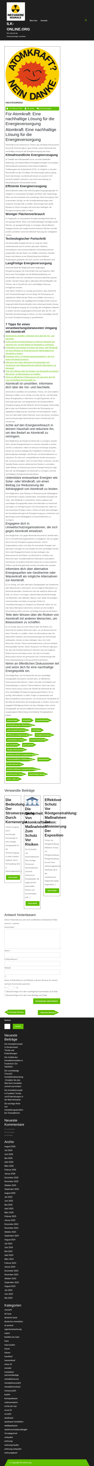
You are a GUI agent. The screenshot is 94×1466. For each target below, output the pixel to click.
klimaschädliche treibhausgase (20, 759)
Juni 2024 (8, 1247)
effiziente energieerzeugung (18, 735)
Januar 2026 (9, 1174)
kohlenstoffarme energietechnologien (23, 769)
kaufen (7, 1394)
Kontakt (44, 21)
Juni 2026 (8, 1154)
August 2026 (9, 1146)
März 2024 (9, 1259)
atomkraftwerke (42, 720)
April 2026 (8, 1162)
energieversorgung (44, 735)
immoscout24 (10, 1391)
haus (6, 1341)
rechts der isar (10, 1406)
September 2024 (11, 1236)
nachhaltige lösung (37, 774)
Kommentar (9, 927)
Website (7, 968)
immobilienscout (11, 1379)
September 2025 (11, 1189)
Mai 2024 (8, 1251)
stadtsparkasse (11, 1426)
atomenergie (12, 720)
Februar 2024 (10, 1263)
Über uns (33, 21)
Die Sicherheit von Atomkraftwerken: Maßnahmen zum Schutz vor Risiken (41, 826)
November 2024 (11, 1228)
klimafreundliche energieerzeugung (22, 754)
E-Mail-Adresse (11, 959)
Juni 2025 (8, 1201)
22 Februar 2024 (15, 108)
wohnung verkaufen (13, 1449)
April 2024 (8, 1255)
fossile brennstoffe (38, 740)
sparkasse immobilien (13, 1422)
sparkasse (8, 1418)
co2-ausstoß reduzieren (17, 730)
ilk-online (30, 108)
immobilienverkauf (12, 1387)
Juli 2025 (8, 1197)
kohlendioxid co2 (14, 764)
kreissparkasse (11, 1398)
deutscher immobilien (13, 1321)
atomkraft (27, 720)
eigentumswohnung (13, 1329)
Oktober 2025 (10, 1185)
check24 (8, 1310)
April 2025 (8, 1209)
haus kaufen (9, 1345)
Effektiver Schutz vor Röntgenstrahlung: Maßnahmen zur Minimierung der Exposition (61, 817)
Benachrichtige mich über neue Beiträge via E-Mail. (26, 995)
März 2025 (9, 1212)
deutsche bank (10, 1318)
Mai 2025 (8, 1205)
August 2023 (9, 1286)
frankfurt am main (11, 1337)
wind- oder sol (13, 779)
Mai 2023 (8, 1298)
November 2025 (11, 1181)
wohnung (8, 1441)
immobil (7, 1368)
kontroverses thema (15, 774)
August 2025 (9, 1193)
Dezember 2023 (11, 1271)
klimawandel (43, 759)
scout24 (7, 1414)
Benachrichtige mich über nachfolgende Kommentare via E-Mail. (32, 991)
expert (7, 1333)
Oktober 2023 (10, 1278)
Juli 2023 (8, 1290)
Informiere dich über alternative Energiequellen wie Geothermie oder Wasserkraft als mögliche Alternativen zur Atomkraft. (31, 365)
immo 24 (8, 1364)
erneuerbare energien (16, 740)
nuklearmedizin (11, 1402)
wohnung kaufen (11, 1445)
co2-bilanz (36, 730)
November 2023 (11, 1275)
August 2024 (9, 1240)
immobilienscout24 (12, 1383)
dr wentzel (8, 1325)
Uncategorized (14, 103)
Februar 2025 (10, 1216)
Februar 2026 (10, 1170)
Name (7, 951)
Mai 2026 (8, 1158)
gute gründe (28, 745)
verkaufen (8, 1437)
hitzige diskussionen (15, 750)
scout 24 (8, 1410)
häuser (7, 1353)
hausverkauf (9, 1360)
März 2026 (9, 1166)
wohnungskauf (10, 1453)
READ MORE (14, 878)
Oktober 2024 (10, 1232)
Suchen (7, 1020)
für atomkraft (12, 745)
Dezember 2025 (11, 1178)
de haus (7, 1314)
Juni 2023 (8, 1294)
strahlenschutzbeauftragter (15, 1430)
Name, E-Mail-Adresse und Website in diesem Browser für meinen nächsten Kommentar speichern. (31, 982)
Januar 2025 (9, 1220)
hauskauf (8, 1356)
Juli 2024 (8, 1244)
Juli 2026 (8, 1150)
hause (7, 1349)
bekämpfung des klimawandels (20, 725)
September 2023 (11, 1282)
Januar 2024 (9, 1267)
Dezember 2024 (11, 1224)
